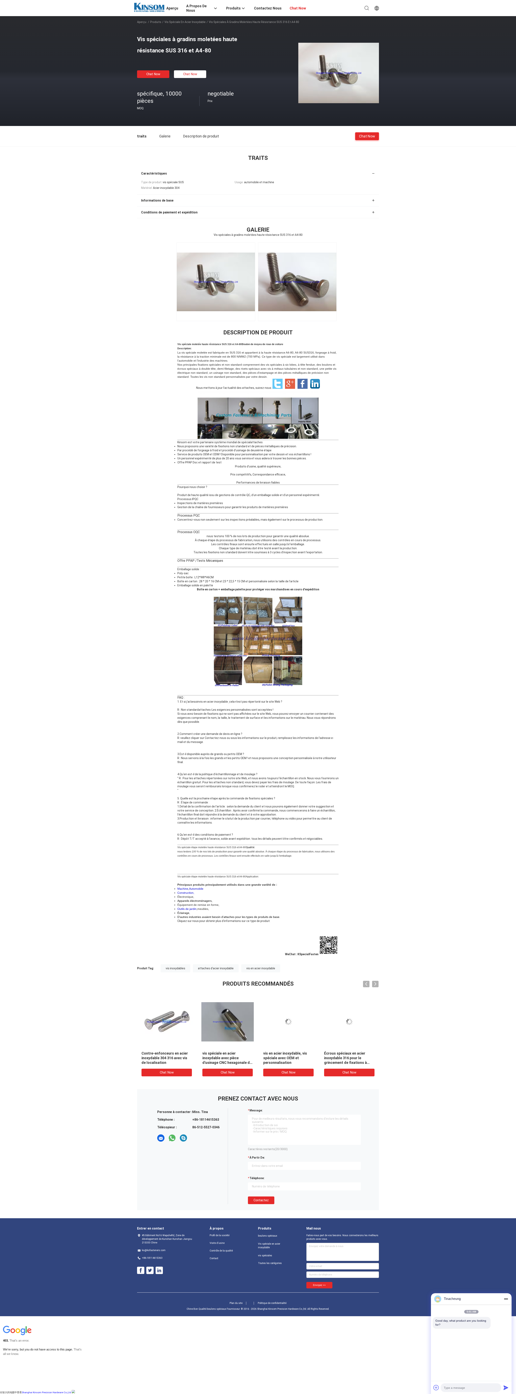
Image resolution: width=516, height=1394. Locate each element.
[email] (160, 1138)
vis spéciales (265, 1255)
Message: (256, 1110)
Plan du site (236, 1303)
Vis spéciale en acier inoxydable (185, 22)
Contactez (261, 1200)
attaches (257, 442)
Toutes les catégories (270, 1263)
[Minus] (506, 1298)
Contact (214, 1258)
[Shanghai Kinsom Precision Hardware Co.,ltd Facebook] (140, 1270)
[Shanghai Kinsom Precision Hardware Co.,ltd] (149, 7)
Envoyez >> (319, 1285)
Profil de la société (219, 1235)
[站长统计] (73, 1392)
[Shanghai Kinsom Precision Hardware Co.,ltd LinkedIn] (159, 1270)
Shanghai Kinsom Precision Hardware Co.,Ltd (46, 1392)
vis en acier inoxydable (213, 701)
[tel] (194, 1138)
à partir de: (257, 1157)
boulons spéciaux (267, 1235)
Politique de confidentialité (272, 1303)
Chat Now (153, 74)
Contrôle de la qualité (221, 1250)
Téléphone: (257, 1178)
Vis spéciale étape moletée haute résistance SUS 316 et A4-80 (211, 847)
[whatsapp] (172, 1138)
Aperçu (141, 22)
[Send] (506, 1387)
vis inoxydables (175, 968)
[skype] (183, 1138)
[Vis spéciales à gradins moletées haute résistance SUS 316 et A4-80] (338, 72)
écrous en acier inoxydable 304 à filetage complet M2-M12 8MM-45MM (225, 1058)
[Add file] (436, 1387)
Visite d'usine (217, 1243)
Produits (155, 22)
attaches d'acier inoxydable (216, 968)
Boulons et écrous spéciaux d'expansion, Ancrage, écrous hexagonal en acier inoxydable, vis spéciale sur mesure (287, 1062)
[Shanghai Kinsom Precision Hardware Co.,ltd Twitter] (150, 1270)
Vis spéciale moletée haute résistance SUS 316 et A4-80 (209, 344)
